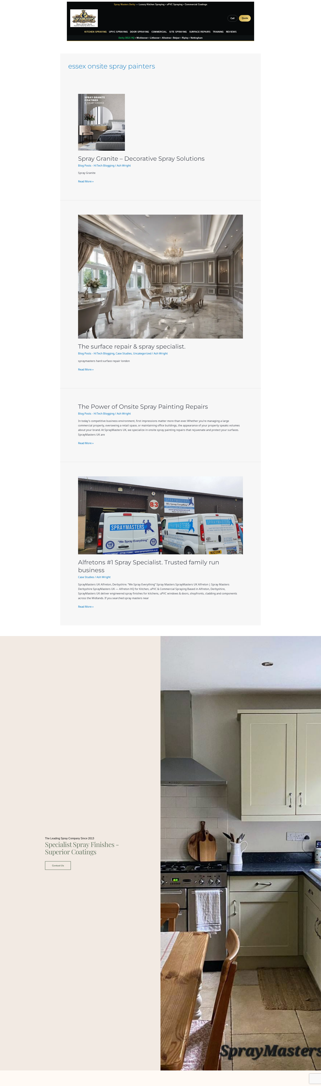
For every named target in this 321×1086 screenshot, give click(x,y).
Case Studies (124, 353)
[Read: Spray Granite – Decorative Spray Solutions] (160, 122)
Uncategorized (142, 353)
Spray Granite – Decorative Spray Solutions (141, 158)
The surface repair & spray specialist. (132, 346)
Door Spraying (139, 32)
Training (218, 32)
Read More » (86, 181)
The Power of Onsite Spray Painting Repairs (143, 406)
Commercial (159, 32)
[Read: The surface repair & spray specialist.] (160, 277)
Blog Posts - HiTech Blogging (96, 165)
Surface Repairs (199, 32)
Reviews (231, 32)
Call (233, 18)
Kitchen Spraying (95, 32)
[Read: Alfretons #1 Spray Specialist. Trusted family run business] (160, 515)
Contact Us (58, 865)
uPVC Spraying (118, 32)
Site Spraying (178, 32)
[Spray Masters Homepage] (84, 18)
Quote (245, 18)
